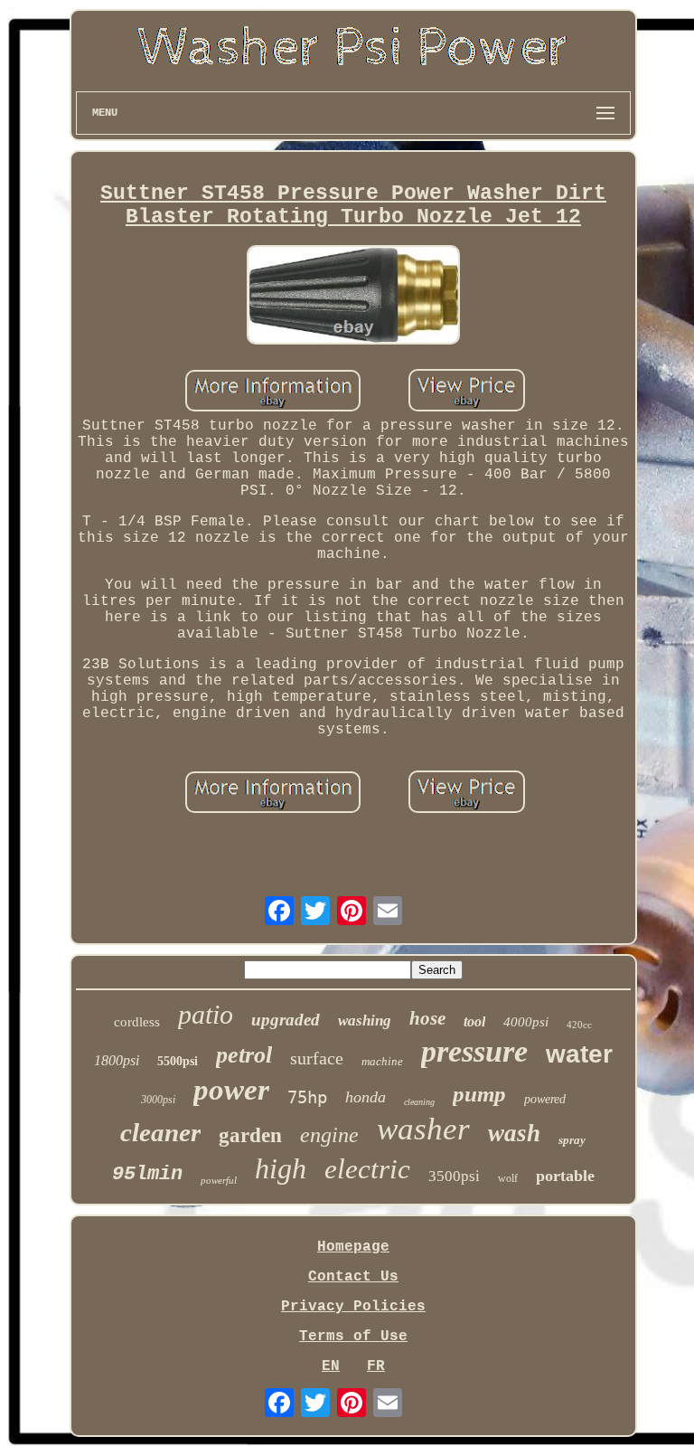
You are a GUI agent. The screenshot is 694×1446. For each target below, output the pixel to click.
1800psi (116, 1060)
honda (365, 1097)
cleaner (160, 1132)
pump (479, 1094)
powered (545, 1099)
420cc (579, 1024)
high (280, 1168)
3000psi (158, 1099)
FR (376, 1366)
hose (427, 1018)
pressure (474, 1051)
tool (474, 1021)
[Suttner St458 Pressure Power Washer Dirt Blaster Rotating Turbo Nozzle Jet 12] (353, 297)
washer (423, 1129)
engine (329, 1135)
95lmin (147, 1174)
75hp (307, 1097)
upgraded (285, 1019)
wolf (508, 1178)
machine (382, 1061)
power (231, 1089)
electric (367, 1169)
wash (514, 1133)
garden (250, 1135)
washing (364, 1020)
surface (316, 1058)
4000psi (526, 1022)
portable (565, 1176)
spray (572, 1140)
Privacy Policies (353, 1307)
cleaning (419, 1102)
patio (205, 1014)
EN (331, 1366)
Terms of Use (353, 1336)
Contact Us (353, 1277)
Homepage (353, 1247)
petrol (244, 1055)
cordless (137, 1022)
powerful (219, 1180)
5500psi (177, 1061)
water (579, 1054)
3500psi (454, 1176)
